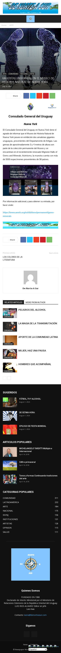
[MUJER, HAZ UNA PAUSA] (10, 354)
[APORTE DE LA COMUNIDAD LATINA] (10, 340)
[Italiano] (48, 646)
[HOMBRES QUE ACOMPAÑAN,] (10, 367)
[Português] (52, 646)
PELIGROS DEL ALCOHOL (32, 309)
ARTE (11, 25)
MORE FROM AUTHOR (35, 302)
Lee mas (30, 609)
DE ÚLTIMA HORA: (27, 412)
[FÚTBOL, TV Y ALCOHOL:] (10, 402)
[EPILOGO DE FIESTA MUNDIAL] (10, 429)
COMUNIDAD (13, 74)
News (25, 644)
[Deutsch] (39, 646)
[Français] (35, 646)
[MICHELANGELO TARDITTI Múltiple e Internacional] (10, 452)
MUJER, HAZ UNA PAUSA (32, 350)
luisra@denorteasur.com (35, 615)
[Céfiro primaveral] (10, 465)
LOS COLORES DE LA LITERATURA (12, 258)
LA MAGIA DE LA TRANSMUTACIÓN (37, 323)
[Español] (56, 646)
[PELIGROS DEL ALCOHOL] (10, 313)
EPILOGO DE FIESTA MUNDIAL (32, 426)
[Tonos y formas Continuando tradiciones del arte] (10, 479)
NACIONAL (24, 74)
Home (3, 25)
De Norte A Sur (31, 288)
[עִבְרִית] (44, 646)
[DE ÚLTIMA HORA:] (10, 416)
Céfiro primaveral (27, 462)
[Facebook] (27, 634)
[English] (31, 646)
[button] (57, 19)
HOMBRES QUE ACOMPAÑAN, (34, 364)
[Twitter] (34, 634)
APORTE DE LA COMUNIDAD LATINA (38, 337)
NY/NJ (32, 74)
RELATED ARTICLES (13, 302)
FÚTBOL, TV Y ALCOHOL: (30, 399)
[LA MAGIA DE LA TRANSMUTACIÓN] (10, 327)
